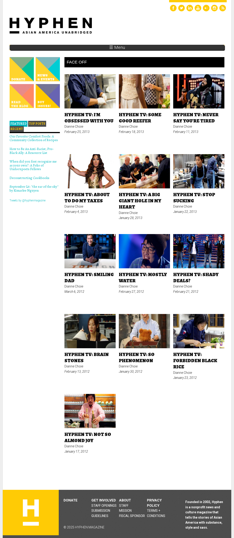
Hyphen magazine (31, 512)
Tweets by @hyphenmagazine (27, 200)
